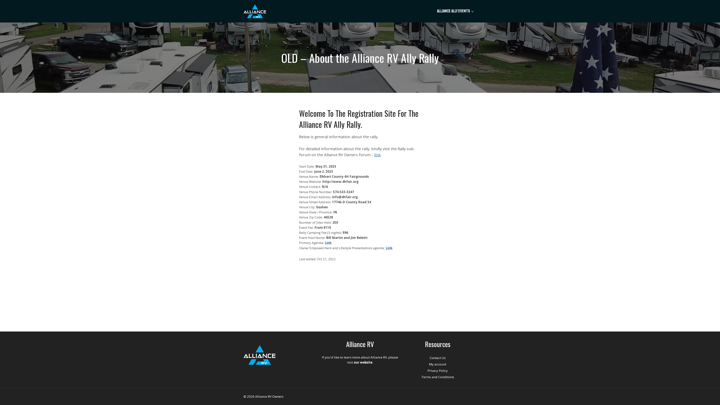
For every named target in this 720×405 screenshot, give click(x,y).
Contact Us (438, 358)
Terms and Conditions (437, 377)
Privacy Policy (438, 370)
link (377, 154)
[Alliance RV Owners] (255, 11)
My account (437, 364)
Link (389, 248)
